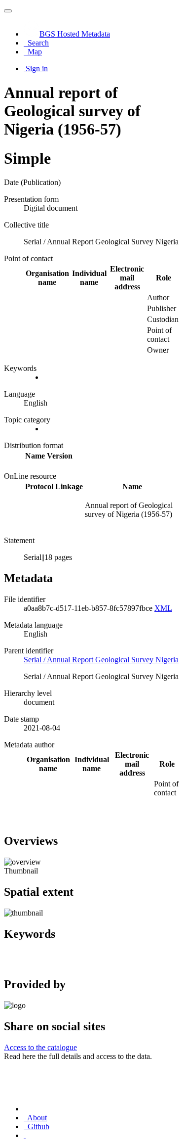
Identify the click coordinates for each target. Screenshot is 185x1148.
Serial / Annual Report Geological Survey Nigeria (101, 659)
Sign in (37, 68)
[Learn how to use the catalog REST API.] (25, 1135)
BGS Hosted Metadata (74, 34)
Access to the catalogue (40, 1047)
